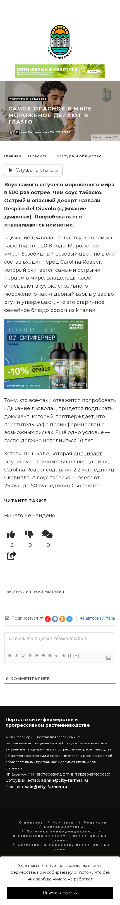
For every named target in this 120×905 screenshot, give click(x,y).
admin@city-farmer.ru (64, 780)
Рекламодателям (63, 827)
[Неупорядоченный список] (43, 655)
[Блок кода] (56, 655)
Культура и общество (28, 98)
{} (70, 655)
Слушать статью (36, 170)
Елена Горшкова (31, 132)
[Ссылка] (63, 655)
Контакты (63, 822)
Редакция (95, 822)
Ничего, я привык (60, 893)
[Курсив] (16, 655)
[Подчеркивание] (23, 655)
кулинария (20, 591)
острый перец (50, 591)
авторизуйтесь (100, 618)
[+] (76, 655)
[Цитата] (49, 655)
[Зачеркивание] (29, 655)
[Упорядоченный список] (36, 655)
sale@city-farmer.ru (46, 786)
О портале (31, 822)
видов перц (74, 462)
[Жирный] (9, 655)
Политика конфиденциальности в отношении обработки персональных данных (60, 836)
